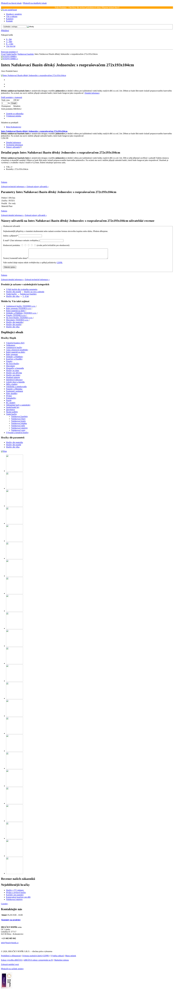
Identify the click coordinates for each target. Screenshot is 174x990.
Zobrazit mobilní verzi (10, 964)
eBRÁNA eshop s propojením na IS (38, 960)
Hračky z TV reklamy (15, 890)
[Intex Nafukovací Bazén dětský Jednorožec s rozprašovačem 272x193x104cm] (33, 75)
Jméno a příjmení (10, 236)
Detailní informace (92, 93)
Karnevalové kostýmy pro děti (18, 897)
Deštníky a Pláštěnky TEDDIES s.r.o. (21, 313)
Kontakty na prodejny (11, 920)
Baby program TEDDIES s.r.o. (18, 308)
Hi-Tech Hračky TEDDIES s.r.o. (19, 318)
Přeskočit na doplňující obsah (35, 3)
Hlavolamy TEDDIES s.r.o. (17, 320)
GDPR (59, 262)
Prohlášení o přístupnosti (11, 956)
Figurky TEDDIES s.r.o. (16, 315)
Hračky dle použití (13, 292)
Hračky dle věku (12, 296)
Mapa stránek (70, 956)
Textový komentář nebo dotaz (15, 258)
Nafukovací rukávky (14, 899)
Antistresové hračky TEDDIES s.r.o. (21, 306)
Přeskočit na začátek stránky (12, 969)
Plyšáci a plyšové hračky (16, 892)
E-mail (21, 240)
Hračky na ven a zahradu (34, 292)
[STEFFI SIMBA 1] (9, 59)
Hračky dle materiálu (14, 322)
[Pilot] (4, 451)
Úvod (3, 54)
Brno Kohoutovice (13, 127)
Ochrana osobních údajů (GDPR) (35, 956)
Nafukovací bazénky (25, 54)
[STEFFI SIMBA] (9, 56)
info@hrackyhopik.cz (9, 943)
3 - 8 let (26, 296)
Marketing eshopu (61, 960)
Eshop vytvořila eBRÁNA (11, 960)
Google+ (4, 904)
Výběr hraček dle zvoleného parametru (21, 289)
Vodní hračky (11, 54)
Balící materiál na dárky (15, 311)
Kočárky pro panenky (15, 895)
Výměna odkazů (57, 956)
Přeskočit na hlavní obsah (11, 3)
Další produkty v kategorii (11, 97)
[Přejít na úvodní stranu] (9, 10)
